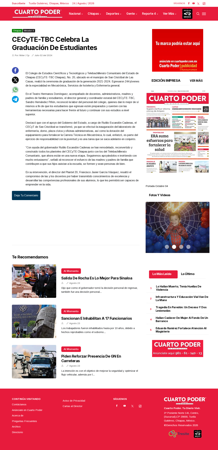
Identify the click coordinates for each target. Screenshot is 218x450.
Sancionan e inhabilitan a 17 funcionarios (96, 318)
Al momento (71, 271)
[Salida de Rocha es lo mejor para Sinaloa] (34, 281)
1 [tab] (167, 182)
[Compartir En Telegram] (15, 101)
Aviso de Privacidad (74, 400)
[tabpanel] (177, 139)
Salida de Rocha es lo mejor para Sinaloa (96, 278)
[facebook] (189, 3)
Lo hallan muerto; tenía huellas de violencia (178, 288)
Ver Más (168, 13)
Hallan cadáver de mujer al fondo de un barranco (182, 319)
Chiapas (93, 13)
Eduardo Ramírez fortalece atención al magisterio (181, 329)
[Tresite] (179, 434)
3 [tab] (181, 182)
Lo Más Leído (161, 274)
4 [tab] (188, 182)
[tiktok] (204, 3)
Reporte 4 (149, 13)
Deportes (112, 13)
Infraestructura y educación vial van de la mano (182, 298)
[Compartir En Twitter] (15, 82)
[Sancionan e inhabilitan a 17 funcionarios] (34, 321)
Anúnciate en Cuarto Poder (27, 410)
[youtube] (193, 3)
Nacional (75, 13)
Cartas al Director (72, 406)
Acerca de (17, 415)
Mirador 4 (29, 30)
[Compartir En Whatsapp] (15, 92)
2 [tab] (174, 182)
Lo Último (187, 274)
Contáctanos (19, 404)
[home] (37, 14)
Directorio (17, 432)
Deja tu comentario (26, 195)
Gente (130, 13)
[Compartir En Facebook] (15, 73)
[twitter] (198, 3)
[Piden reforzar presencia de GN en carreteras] (34, 361)
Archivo (16, 426)
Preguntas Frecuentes (24, 421)
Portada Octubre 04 (157, 186)
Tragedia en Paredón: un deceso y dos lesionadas (181, 309)
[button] (177, 131)
